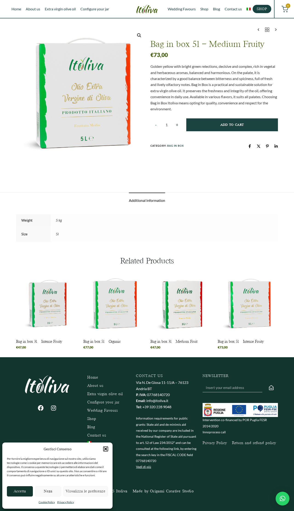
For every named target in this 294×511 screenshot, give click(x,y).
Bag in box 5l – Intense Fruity (241, 341)
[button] (105, 449)
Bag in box (175, 145)
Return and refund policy (254, 443)
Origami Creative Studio (172, 491)
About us (33, 9)
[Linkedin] (276, 146)
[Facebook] (250, 146)
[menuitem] (248, 9)
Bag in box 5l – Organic (102, 341)
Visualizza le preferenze (85, 491)
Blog (216, 9)
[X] (258, 146)
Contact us (233, 9)
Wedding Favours (182, 9)
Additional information (147, 200)
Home (16, 9)
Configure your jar (94, 9)
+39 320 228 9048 (156, 407)
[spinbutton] (166, 125)
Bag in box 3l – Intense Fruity (39, 341)
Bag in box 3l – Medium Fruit (173, 341)
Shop (204, 9)
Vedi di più (143, 467)
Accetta (20, 491)
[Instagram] (53, 408)
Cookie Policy (47, 502)
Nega (48, 491)
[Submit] (271, 388)
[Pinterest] (267, 146)
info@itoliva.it (157, 400)
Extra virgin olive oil (60, 9)
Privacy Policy (65, 502)
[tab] (147, 200)
